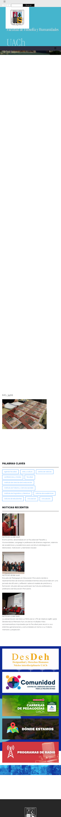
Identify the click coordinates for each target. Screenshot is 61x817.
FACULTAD (30, 477)
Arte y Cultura (27, 472)
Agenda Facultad (10, 472)
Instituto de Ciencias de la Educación (18, 482)
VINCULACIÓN (46, 499)
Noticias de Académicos (44, 493)
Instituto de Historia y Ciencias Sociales (18, 488)
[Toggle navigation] (4, 1)
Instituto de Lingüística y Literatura (17, 493)
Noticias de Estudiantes (13, 499)
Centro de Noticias (45, 472)
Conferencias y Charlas (12, 477)
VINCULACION (31, 499)
